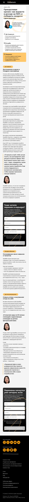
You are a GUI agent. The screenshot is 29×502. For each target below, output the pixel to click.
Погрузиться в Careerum (14, 428)
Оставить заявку (14, 243)
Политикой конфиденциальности (13, 237)
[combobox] (6, 232)
